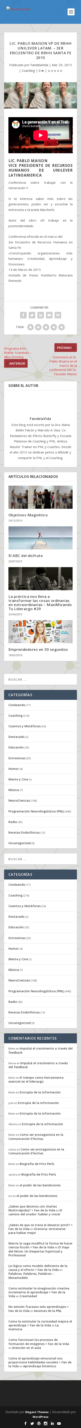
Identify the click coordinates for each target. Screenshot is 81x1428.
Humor (13, 769)
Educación (16, 747)
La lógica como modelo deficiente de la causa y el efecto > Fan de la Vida (37, 1268)
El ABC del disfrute (25, 555)
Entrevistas (16, 758)
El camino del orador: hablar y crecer (35, 1212)
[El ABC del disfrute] (40, 537)
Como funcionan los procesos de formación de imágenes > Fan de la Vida (38, 1342)
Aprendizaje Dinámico (39, 1366)
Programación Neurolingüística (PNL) (36, 811)
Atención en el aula (26, 1348)
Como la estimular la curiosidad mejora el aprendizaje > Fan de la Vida (40, 1323)
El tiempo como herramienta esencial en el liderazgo (36, 1079)
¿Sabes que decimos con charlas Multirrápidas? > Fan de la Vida (32, 1208)
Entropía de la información (40, 1092)
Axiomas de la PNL (48, 1311)
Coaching (28, 70)
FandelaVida (39, 65)
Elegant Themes (37, 1412)
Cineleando (16, 705)
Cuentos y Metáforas (24, 726)
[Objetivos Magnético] (40, 497)
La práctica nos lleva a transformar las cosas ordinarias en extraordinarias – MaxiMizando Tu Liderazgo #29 (40, 602)
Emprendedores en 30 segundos (38, 649)
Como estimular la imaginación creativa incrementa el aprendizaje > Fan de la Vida (38, 1292)
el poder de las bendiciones (40, 1185)
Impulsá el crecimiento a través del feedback (40, 1050)
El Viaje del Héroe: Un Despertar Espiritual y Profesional (38, 1251)
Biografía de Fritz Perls (37, 1164)
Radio (12, 822)
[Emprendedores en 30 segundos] (40, 631)
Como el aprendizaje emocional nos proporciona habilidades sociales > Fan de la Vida (39, 1362)
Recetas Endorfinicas (24, 832)
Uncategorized (19, 843)
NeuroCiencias (19, 800)
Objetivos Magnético (28, 514)
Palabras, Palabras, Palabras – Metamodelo (31, 1276)
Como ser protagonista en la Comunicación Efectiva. (35, 1137)
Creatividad (28, 1296)
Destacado (16, 737)
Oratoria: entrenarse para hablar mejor (36, 1231)
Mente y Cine (18, 779)
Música (13, 790)
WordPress (40, 1417)
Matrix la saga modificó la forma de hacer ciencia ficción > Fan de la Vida (40, 1245)
